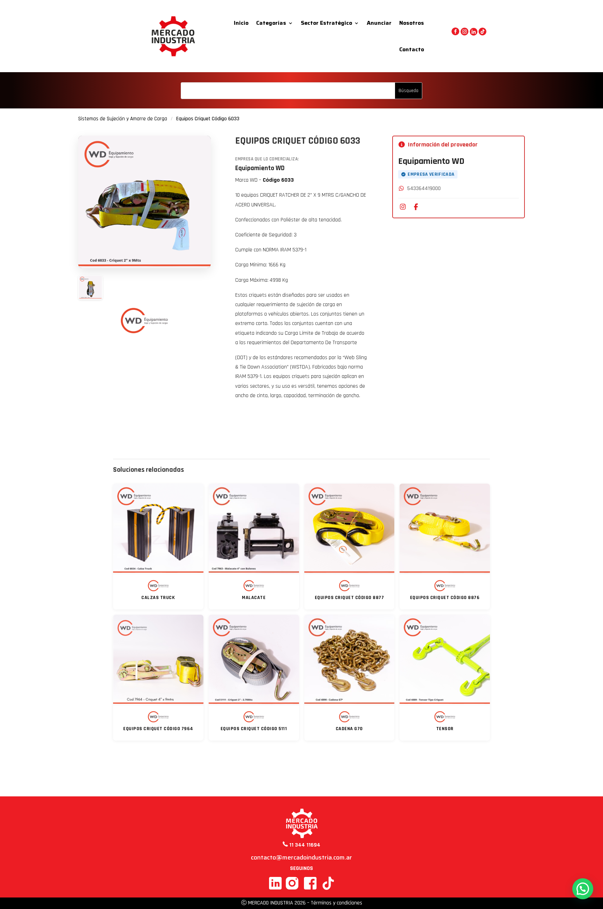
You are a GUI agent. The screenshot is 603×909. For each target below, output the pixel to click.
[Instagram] (402, 207)
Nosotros (411, 22)
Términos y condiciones (336, 903)
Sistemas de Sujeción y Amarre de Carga (122, 118)
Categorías (271, 22)
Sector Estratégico (326, 22)
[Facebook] (415, 207)
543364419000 (424, 188)
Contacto (411, 49)
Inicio (241, 22)
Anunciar (379, 22)
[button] (582, 888)
